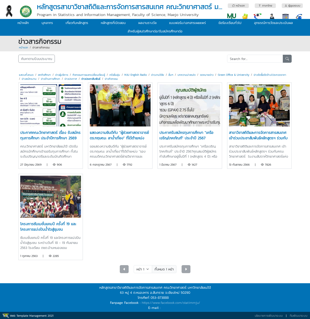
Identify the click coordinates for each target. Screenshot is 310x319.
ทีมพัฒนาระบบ (298, 316)
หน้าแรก (23, 47)
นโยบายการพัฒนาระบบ (269, 316)
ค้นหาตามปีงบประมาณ (36, 58)
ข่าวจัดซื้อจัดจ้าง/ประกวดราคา (270, 75)
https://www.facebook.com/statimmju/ (171, 302)
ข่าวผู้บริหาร (61, 75)
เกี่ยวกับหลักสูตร (77, 22)
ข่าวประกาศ (71, 79)
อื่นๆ (170, 75)
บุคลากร (47, 22)
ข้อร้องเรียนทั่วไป (229, 22)
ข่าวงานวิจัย (157, 75)
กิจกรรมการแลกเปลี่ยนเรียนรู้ (89, 75)
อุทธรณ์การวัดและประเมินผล (273, 22)
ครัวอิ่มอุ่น (114, 75)
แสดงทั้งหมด (26, 75)
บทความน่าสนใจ (186, 75)
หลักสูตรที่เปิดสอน (113, 22)
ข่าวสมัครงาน (29, 79)
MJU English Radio (135, 75)
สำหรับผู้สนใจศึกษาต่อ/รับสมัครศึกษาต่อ (155, 31)
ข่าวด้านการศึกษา (50, 79)
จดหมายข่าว (206, 75)
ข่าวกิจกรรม (111, 79)
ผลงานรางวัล (147, 22)
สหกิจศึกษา (44, 75)
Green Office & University (233, 75)
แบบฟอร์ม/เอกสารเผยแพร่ (187, 22)
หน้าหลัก (23, 22)
